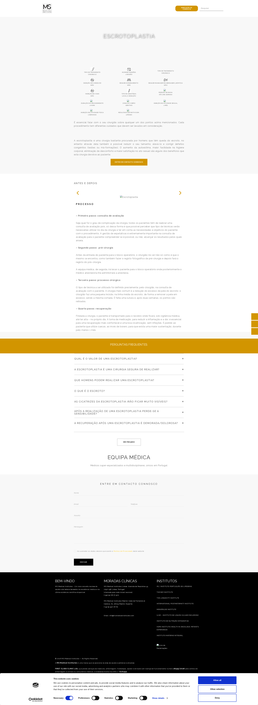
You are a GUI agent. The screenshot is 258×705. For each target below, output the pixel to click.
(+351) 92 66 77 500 (111, 595)
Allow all (217, 680)
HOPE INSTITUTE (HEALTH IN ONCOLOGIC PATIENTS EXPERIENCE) (178, 628)
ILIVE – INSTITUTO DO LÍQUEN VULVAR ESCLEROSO (177, 615)
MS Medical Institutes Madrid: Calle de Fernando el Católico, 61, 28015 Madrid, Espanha (124, 602)
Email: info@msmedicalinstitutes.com (119, 616)
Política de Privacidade (123, 551)
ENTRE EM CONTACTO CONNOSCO (129, 162)
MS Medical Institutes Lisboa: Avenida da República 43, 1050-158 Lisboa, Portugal (126, 587)
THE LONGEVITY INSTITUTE (168, 598)
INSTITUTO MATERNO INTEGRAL (170, 635)
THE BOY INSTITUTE (165, 592)
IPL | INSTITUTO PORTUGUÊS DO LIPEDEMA (174, 586)
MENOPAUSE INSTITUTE (166, 609)
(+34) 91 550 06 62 (111, 607)
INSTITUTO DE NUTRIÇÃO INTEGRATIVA (173, 621)
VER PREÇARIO (129, 442)
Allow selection (217, 689)
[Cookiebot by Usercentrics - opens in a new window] (35, 700)
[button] (78, 193)
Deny (217, 698)
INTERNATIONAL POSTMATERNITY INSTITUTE (175, 604)
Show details (158, 698)
